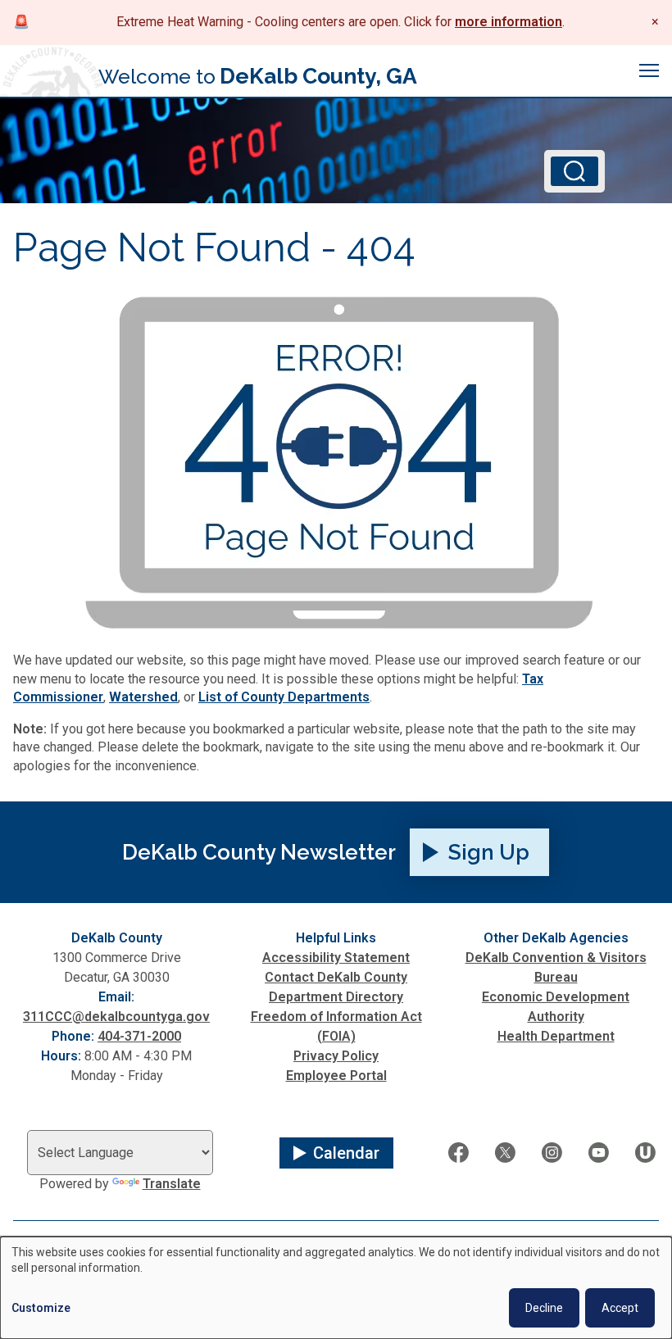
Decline (544, 1307)
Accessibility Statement (336, 957)
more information (508, 22)
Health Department (556, 1036)
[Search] (574, 171)
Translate (172, 1183)
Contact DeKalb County (336, 977)
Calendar (346, 1153)
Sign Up (488, 852)
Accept (620, 1307)
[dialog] (336, 1288)
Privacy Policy (336, 1056)
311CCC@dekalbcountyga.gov (116, 1016)
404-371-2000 (139, 1036)
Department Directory (336, 997)
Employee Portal (336, 1075)
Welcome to (257, 76)
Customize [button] (40, 1307)
